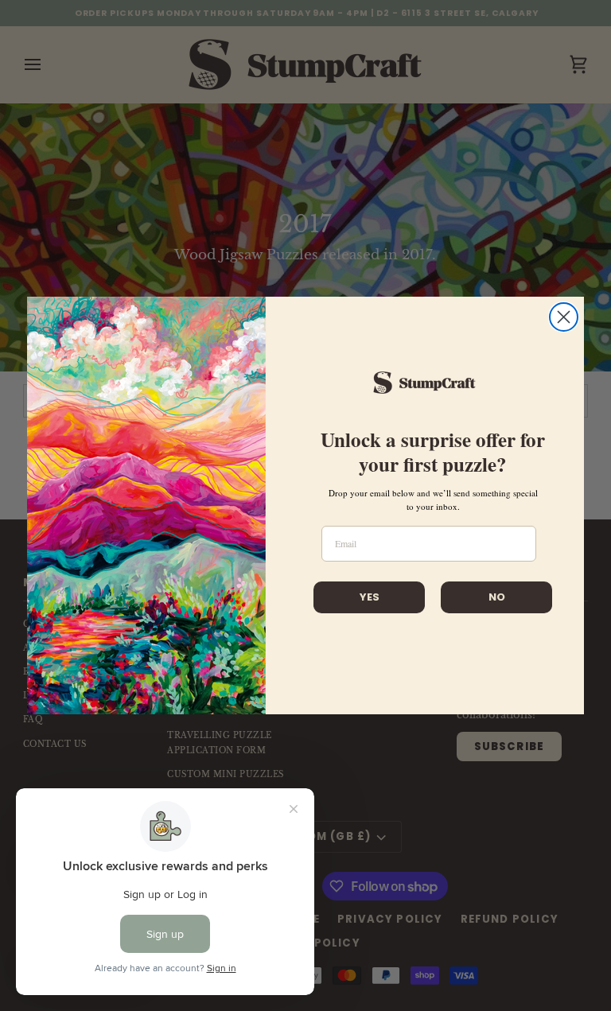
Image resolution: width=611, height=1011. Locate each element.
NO (496, 597)
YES (369, 597)
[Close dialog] (564, 317)
